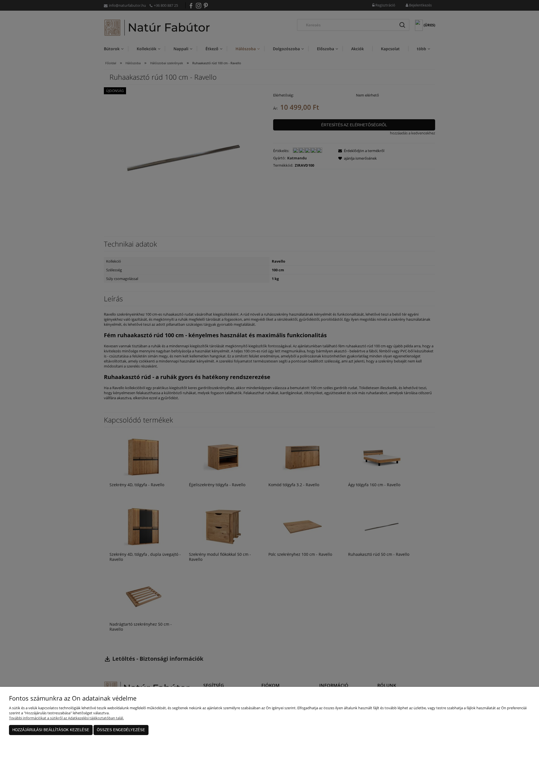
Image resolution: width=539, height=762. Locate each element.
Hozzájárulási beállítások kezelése (50, 730)
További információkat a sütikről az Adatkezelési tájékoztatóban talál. (66, 717)
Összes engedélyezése (121, 730)
